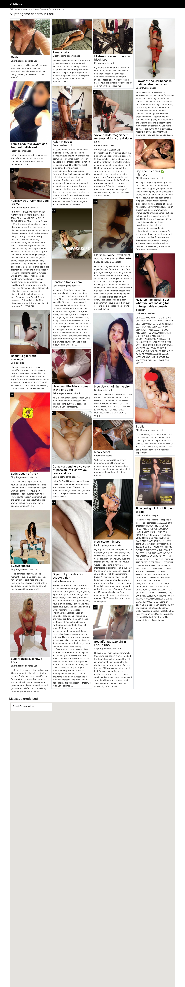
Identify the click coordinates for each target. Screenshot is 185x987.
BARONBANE (16, 4)
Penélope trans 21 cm (67, 282)
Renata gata (61, 52)
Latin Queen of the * (24, 473)
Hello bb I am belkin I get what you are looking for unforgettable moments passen (152, 304)
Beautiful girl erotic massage (24, 357)
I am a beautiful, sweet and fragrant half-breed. (29, 145)
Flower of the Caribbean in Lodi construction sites (154, 82)
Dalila (14, 57)
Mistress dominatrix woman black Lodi (112, 58)
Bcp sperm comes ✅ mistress (150, 172)
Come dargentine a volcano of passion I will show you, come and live (71, 470)
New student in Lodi (107, 541)
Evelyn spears (20, 565)
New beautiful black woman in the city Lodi (71, 388)
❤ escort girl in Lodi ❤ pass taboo (155, 510)
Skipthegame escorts (20, 9)
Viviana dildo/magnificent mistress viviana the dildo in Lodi (113, 138)
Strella (140, 426)
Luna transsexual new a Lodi (27, 660)
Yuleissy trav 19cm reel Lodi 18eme (30, 202)
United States (39, 9)
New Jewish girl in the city (112, 386)
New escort (102, 452)
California (53, 9)
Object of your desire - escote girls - (68, 575)
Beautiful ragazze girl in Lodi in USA (110, 643)
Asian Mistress (62, 141)
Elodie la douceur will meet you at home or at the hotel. (113, 256)
